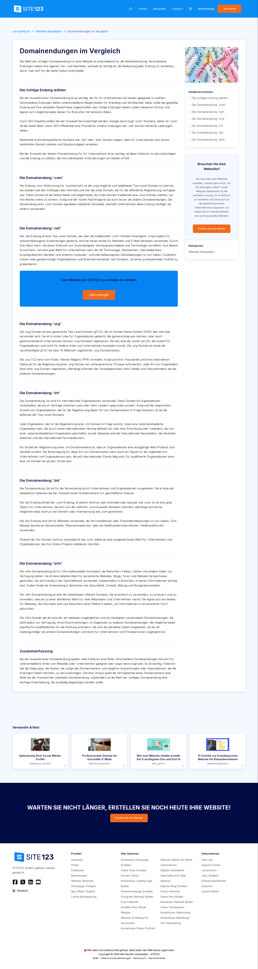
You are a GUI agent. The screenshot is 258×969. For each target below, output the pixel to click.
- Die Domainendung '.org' (207, 118)
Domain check (129, 875)
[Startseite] (130, 8)
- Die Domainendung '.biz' (206, 132)
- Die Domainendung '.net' (206, 112)
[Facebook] (15, 881)
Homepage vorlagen (83, 886)
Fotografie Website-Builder (137, 896)
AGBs (96, 958)
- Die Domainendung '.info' (207, 139)
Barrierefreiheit (157, 958)
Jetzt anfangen (99, 295)
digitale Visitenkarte (172, 870)
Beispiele (159, 8)
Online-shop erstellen (134, 870)
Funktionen (77, 870)
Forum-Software (170, 891)
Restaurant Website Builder (176, 902)
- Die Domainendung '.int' (206, 125)
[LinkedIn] (30, 881)
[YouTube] (38, 881)
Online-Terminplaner (172, 907)
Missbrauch (140, 958)
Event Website (129, 902)
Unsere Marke (210, 891)
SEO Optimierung (170, 923)
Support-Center (210, 865)
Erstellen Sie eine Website (211, 228)
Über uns (207, 859)
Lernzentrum (21, 31)
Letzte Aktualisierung (83, 896)
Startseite (77, 859)
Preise (142, 8)
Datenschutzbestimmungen (116, 958)
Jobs (210, 875)
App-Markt (83, 891)
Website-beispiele (82, 881)
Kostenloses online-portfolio (138, 928)
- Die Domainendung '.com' (207, 105)
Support (177, 8)
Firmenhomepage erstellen (137, 891)
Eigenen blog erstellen (173, 886)
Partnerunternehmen (213, 881)
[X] (22, 881)
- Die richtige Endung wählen (208, 98)
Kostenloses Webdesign (175, 917)
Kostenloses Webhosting (175, 912)
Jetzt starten (229, 8)
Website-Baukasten (48, 31)
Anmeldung (206, 8)
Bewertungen (79, 875)
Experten (206, 886)
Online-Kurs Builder (171, 896)
